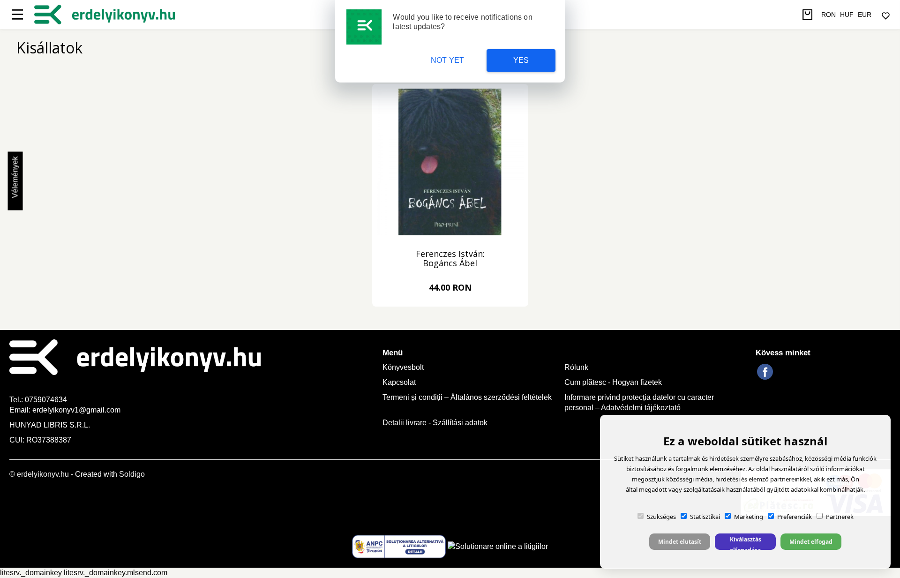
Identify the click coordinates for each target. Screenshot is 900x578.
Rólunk (576, 367)
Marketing (748, 516)
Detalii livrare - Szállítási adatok (435, 423)
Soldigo (132, 474)
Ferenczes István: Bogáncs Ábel (450, 259)
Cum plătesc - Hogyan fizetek (613, 382)
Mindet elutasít (679, 542)
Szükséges (661, 516)
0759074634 (47, 400)
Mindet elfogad (810, 542)
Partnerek (840, 516)
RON (828, 14)
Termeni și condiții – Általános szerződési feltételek (467, 397)
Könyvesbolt (403, 367)
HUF (847, 14)
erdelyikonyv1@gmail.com (76, 410)
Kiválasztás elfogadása (745, 542)
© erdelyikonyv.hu (39, 474)
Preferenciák (794, 516)
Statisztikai (705, 516)
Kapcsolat (399, 382)
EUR (864, 14)
